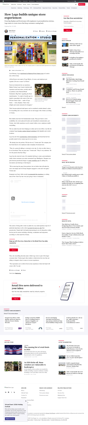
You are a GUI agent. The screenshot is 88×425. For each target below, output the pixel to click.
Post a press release (71, 154)
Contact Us (24, 395)
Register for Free (10, 418)
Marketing (20, 7)
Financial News (62, 7)
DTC (31, 7)
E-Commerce (74, 7)
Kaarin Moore (12, 30)
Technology (26, 7)
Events (28, 4)
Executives (55, 7)
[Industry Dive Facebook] (8, 392)
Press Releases (35, 4)
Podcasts (19, 4)
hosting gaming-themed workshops (27, 131)
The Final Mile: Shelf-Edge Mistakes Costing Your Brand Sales (75, 80)
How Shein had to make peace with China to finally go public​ (72, 175)
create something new (34, 160)
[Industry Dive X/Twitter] (11, 392)
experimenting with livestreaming (28, 137)
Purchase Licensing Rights (27, 400)
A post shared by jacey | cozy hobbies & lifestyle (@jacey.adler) (24, 220)
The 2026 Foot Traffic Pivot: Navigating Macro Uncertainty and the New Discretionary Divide (72, 225)
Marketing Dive (32, 1)
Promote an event (70, 213)
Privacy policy (30, 419)
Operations (13, 7)
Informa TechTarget (50, 413)
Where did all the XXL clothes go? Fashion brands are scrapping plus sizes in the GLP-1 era (72, 183)
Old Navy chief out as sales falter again (76, 44)
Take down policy (45, 419)
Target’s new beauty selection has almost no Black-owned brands (72, 167)
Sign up (82, 4)
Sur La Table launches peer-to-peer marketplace (74, 356)
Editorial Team (24, 393)
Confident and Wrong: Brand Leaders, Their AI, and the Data (75, 90)
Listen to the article (18, 70)
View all (63, 107)
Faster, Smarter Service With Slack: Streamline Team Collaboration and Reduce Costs (73, 234)
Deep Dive (13, 4)
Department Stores (46, 7)
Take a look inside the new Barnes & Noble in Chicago (76, 65)
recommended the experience (35, 174)
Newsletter (23, 397)
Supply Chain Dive (39, 1)
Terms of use (37, 419)
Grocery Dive (25, 1)
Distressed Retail (37, 7)
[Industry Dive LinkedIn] (5, 392)
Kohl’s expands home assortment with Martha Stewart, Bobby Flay (74, 364)
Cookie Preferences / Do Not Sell (59, 419)
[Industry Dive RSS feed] (14, 392)
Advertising (42, 390)
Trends (68, 7)
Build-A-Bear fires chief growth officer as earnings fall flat (77, 51)
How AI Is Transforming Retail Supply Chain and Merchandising (73, 100)
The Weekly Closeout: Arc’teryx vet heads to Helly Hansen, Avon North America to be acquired (74, 348)
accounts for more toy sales (35, 228)
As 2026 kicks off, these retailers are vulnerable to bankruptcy (35, 364)
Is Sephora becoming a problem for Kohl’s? (76, 58)
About (22, 390)
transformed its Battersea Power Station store (32, 73)
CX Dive (19, 1)
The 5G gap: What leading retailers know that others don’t (72, 243)
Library (24, 4)
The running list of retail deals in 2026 (36, 348)
